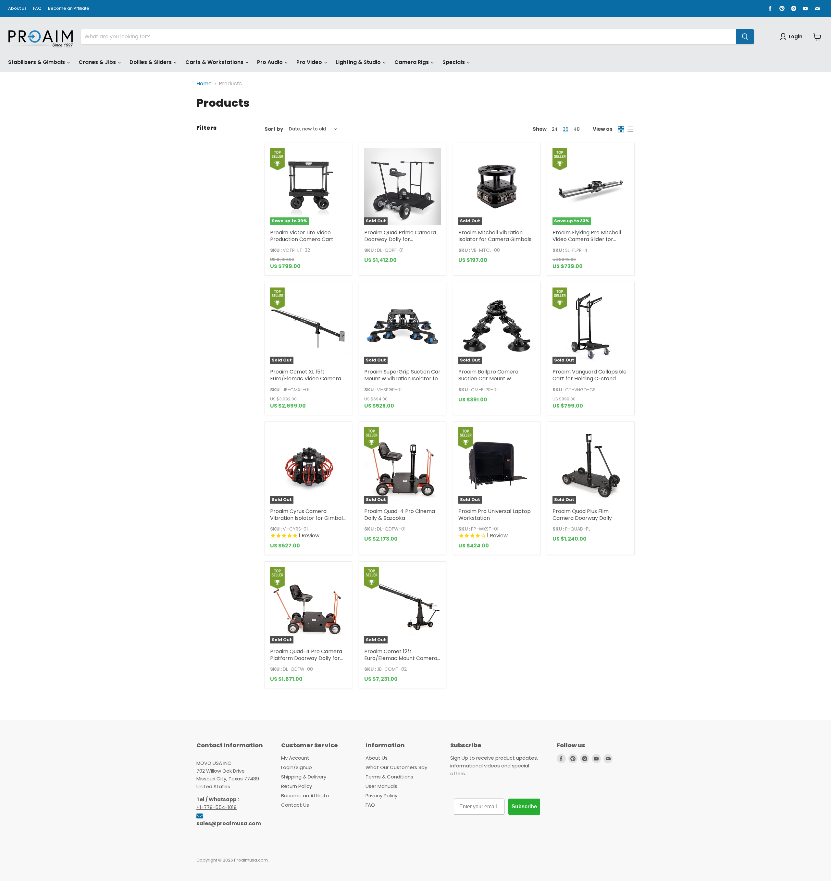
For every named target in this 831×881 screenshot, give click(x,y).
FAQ (37, 8)
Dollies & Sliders (151, 62)
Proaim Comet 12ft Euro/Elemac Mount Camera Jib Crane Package (400, 658)
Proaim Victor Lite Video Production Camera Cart (301, 236)
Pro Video (309, 62)
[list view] (630, 129)
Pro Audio (270, 62)
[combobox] (408, 36)
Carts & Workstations (215, 62)
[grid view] (621, 129)
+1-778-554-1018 (216, 807)
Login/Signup (296, 767)
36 (565, 129)
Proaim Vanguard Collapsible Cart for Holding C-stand (589, 375)
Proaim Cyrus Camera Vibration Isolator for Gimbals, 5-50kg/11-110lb (308, 518)
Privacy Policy (381, 795)
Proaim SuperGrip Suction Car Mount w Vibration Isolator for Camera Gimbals (402, 378)
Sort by (274, 129)
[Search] (745, 36)
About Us (377, 757)
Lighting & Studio (359, 62)
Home (204, 84)
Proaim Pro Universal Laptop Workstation (494, 515)
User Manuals (381, 786)
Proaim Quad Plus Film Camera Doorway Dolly (582, 515)
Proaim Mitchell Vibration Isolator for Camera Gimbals (494, 236)
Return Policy (296, 786)
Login (795, 36)
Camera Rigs (412, 62)
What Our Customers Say (396, 767)
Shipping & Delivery (303, 776)
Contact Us (295, 804)
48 (577, 129)
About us (17, 8)
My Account (295, 757)
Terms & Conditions (389, 776)
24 (555, 129)
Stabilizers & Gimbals (37, 62)
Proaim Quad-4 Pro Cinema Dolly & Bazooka (399, 515)
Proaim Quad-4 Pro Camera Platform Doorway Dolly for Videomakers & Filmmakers (306, 658)
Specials (454, 62)
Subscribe (524, 806)
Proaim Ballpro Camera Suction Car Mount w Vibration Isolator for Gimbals (496, 378)
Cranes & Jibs (98, 62)
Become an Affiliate (68, 8)
